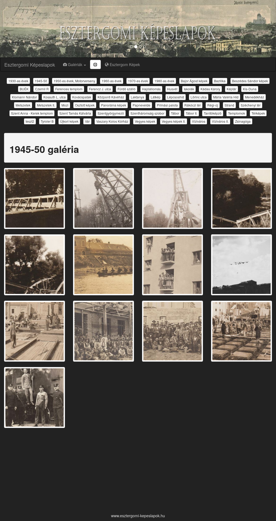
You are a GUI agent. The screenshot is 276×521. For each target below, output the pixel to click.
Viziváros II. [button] (220, 121)
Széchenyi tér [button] (251, 105)
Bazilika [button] (220, 80)
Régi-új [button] (212, 105)
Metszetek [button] (23, 105)
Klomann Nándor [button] (24, 97)
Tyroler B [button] (47, 121)
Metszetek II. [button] (46, 105)
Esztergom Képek (124, 64)
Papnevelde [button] (141, 105)
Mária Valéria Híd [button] (226, 97)
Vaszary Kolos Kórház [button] (112, 121)
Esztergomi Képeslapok (29, 64)
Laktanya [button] (137, 97)
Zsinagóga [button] (243, 121)
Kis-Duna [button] (250, 89)
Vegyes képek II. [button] (173, 121)
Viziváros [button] (198, 121)
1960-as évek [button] (112, 80)
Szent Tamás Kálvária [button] (75, 113)
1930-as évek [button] (18, 80)
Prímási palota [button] (167, 105)
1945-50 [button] (41, 80)
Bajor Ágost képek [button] (194, 80)
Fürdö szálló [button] (127, 89)
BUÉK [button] (24, 89)
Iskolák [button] (189, 89)
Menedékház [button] (254, 97)
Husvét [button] (172, 89)
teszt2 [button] (30, 121)
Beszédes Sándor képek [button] (250, 80)
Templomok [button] (236, 113)
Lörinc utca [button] (199, 97)
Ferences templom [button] (68, 89)
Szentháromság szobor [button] (147, 113)
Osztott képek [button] (85, 105)
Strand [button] (229, 105)
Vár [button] (87, 121)
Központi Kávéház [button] (111, 97)
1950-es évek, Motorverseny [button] (74, 80)
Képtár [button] (231, 89)
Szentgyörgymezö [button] (111, 113)
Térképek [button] (258, 113)
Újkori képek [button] (69, 121)
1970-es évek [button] (138, 80)
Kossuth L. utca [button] (54, 97)
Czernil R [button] (42, 89)
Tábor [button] (175, 113)
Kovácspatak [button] (81, 97)
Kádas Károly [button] (210, 89)
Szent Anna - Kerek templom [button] (32, 113)
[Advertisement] (138, 471)
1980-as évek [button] (164, 80)
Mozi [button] (64, 105)
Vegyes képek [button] (145, 121)
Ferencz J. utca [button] (100, 89)
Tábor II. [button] (191, 113)
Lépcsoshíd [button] (175, 97)
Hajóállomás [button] (151, 89)
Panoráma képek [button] (113, 105)
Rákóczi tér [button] (192, 105)
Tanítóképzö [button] (213, 113)
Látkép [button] (156, 97)
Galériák (75, 64)
